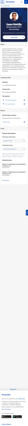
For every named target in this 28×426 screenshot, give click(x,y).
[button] (14, 100)
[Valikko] (26, 2)
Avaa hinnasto (5, 180)
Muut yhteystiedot (6, 409)
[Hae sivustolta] (21, 2)
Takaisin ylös (13, 389)
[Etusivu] (10, 2)
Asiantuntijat (6, 5)
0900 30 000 (21, 398)
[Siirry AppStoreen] (6, 416)
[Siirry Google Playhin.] (17, 416)
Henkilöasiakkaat (6, 424)
